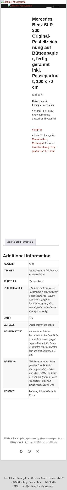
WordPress (59, 438)
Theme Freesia (46, 438)
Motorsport (38, 143)
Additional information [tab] (20, 241)
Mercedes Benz (39, 139)
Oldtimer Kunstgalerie (15, 438)
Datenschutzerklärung (47, 442)
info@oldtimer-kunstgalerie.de (37, 486)
